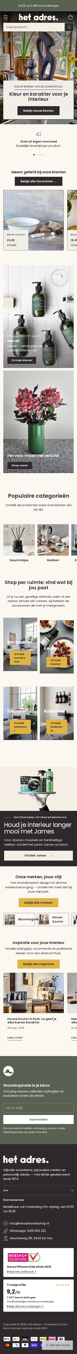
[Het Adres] (38, 17)
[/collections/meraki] (38, 316)
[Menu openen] (5, 17)
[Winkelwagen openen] (70, 17)
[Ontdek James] (38, 789)
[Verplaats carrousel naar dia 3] (40, 154)
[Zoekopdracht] (69, 27)
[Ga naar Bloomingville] (38, 67)
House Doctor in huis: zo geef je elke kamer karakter (31, 1020)
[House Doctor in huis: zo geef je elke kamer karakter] (33, 993)
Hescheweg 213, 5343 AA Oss (31, 1238)
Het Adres (34, 1324)
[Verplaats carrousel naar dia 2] (37, 154)
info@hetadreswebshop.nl (29, 1223)
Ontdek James (38, 855)
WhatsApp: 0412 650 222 (28, 1231)
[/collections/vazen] (38, 421)
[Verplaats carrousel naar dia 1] (34, 154)
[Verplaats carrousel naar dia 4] (43, 154)
